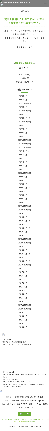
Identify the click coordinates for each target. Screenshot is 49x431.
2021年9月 (23, 151)
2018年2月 (23, 261)
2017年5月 (23, 275)
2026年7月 (23, 96)
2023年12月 (23, 110)
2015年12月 (23, 305)
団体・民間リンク (8, 404)
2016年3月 (23, 294)
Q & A (40, 400)
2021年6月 (23, 162)
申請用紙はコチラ (24, 47)
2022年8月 (23, 125)
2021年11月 (23, 143)
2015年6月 (23, 316)
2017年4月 (23, 279)
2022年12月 (23, 121)
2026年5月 (23, 99)
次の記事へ (29, 63)
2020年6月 (23, 184)
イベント (22, 74)
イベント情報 (41, 404)
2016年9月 (23, 286)
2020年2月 (23, 198)
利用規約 (22, 421)
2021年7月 (23, 158)
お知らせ (33, 400)
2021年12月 (23, 140)
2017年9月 (23, 268)
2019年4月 (23, 224)
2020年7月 (23, 180)
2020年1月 (23, 202)
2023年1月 (23, 118)
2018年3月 (23, 257)
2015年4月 (23, 319)
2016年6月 (23, 290)
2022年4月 (23, 132)
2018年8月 (23, 246)
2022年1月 (23, 136)
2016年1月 (23, 301)
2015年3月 (23, 323)
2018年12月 (23, 239)
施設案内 (24, 400)
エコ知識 (23, 78)
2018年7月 (23, 250)
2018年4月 (23, 253)
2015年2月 (23, 327)
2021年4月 (23, 165)
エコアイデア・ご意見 (25, 404)
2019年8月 (23, 213)
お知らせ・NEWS (22, 82)
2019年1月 (23, 235)
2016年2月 (23, 297)
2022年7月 (23, 129)
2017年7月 (23, 272)
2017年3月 (23, 283)
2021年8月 (23, 154)
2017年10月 (23, 264)
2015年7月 (23, 312)
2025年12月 (23, 103)
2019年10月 (23, 209)
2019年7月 (23, 217)
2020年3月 (23, 195)
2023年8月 (23, 114)
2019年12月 (23, 206)
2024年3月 (23, 107)
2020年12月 (23, 173)
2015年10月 (23, 308)
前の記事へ (19, 63)
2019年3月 (23, 228)
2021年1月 (23, 169)
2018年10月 (23, 242)
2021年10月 (23, 147)
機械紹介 (15, 400)
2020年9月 (23, 176)
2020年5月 (23, 187)
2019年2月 (23, 231)
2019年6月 (23, 220)
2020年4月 (23, 191)
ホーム (7, 400)
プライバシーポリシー (24, 407)
